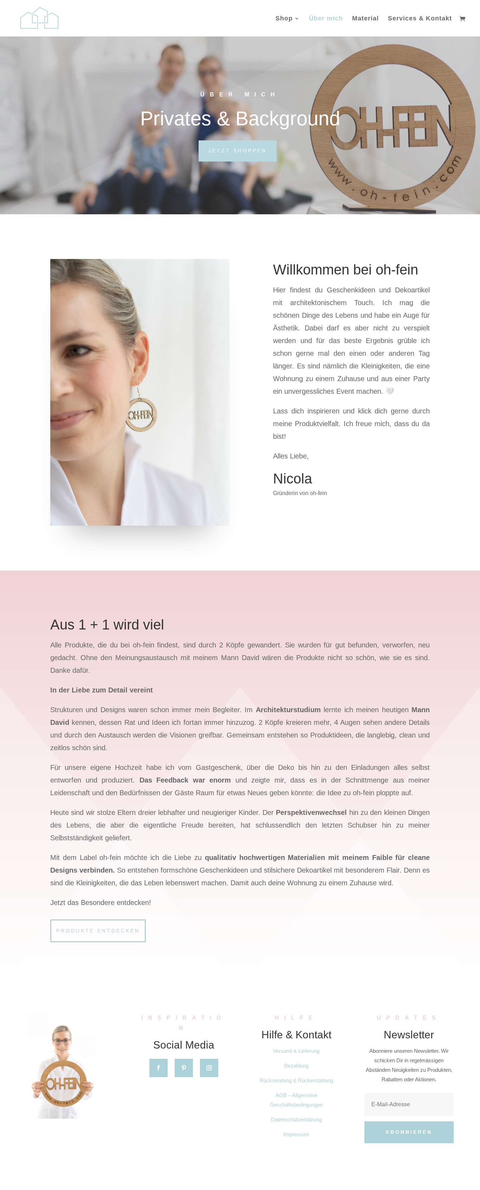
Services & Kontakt (420, 19)
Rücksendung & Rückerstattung (296, 1080)
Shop (284, 19)
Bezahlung (296, 1066)
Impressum (296, 1134)
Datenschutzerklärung (296, 1119)
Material (365, 19)
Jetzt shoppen (237, 150)
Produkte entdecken (98, 930)
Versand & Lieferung (296, 1051)
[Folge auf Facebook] (158, 1068)
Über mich (326, 19)
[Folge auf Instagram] (209, 1068)
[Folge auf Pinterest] (184, 1068)
